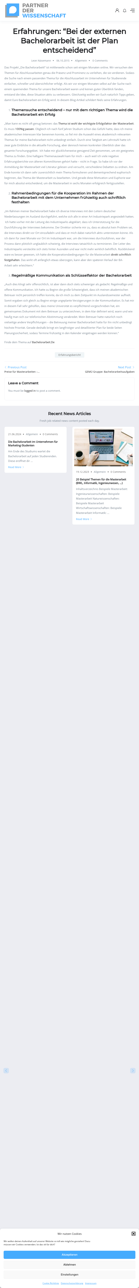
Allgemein (81, 60)
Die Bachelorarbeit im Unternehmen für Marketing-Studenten (33, 443)
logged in (30, 390)
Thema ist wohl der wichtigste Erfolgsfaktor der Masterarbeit (96, 123)
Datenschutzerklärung (72, 1283)
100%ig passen (24, 129)
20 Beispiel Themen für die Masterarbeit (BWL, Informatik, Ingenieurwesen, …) (101, 481)
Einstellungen (69, 1274)
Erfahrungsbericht (69, 355)
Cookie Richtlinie (51, 1283)
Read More (14, 467)
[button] (133, 1234)
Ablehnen (69, 1264)
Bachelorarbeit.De (43, 342)
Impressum (90, 1283)
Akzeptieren (69, 1254)
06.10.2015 (63, 60)
